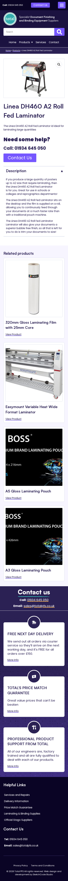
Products (24, 42)
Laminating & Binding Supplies (22, 813)
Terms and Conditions (42, 865)
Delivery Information (16, 801)
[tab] (34, 170)
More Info (13, 660)
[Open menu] (62, 5)
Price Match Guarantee (18, 807)
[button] (59, 64)
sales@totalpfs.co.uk (39, 606)
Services (41, 42)
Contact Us (40, 5)
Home (12, 42)
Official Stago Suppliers (18, 820)
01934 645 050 (15, 5)
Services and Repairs (17, 795)
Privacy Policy (21, 865)
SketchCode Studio (43, 874)
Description (16, 170)
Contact (54, 42)
